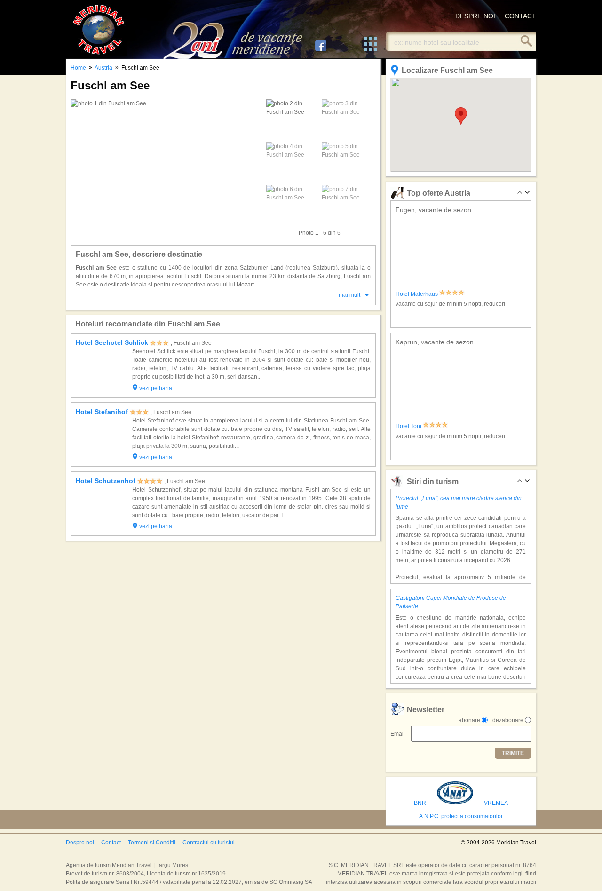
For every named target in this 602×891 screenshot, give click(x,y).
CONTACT (520, 16)
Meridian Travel (99, 29)
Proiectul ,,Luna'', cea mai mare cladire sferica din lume (459, 502)
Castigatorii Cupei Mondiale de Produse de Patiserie (451, 602)
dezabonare (507, 720)
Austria (103, 67)
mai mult (349, 295)
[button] (461, 116)
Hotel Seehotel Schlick (112, 342)
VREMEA (496, 803)
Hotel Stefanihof (102, 411)
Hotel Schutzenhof (105, 481)
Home (78, 67)
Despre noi (80, 842)
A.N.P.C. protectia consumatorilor (461, 816)
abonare (469, 720)
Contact (111, 842)
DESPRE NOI (475, 16)
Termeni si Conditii (151, 842)
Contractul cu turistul (208, 842)
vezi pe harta (155, 388)
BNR (420, 803)
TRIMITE (513, 753)
